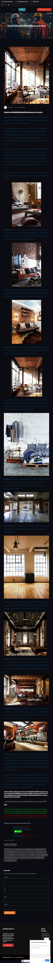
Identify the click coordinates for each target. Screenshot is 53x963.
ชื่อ (5, 889)
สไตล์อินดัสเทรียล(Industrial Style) (11, 857)
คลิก (5, 804)
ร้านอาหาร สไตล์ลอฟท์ (31, 855)
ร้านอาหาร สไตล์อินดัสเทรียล (42, 855)
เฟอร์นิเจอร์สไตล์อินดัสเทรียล (38, 857)
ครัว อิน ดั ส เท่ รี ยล (8, 849)
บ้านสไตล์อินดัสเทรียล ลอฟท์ (40, 849)
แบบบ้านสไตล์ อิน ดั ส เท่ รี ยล (10, 860)
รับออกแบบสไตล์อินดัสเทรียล (10, 852)
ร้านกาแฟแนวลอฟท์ (21, 855)
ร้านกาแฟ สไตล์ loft (30, 852)
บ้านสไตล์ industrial (29, 849)
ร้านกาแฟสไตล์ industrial (41, 852)
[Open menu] (14, 9)
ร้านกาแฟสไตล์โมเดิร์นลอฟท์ (10, 855)
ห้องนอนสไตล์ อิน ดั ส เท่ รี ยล (25, 857)
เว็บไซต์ (5, 904)
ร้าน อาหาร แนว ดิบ (21, 852)
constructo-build (14, 957)
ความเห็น (6, 877)
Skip (43, 960)
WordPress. (22, 957)
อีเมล (5, 897)
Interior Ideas (13, 844)
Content (6, 844)
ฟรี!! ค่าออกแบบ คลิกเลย (44, 9)
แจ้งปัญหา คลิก (8, 945)
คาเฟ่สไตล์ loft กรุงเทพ (18, 849)
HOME (22, 9)
